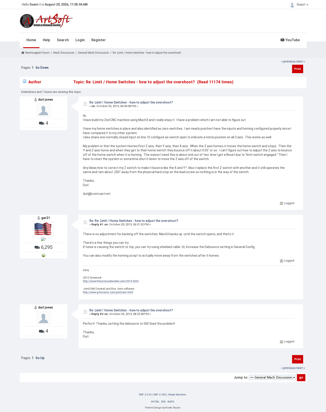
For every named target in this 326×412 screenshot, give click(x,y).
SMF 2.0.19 (145, 394)
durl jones (45, 99)
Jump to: (241, 377)
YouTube (292, 40)
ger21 (45, 218)
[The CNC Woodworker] (43, 255)
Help (46, 40)
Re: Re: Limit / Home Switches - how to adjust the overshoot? (133, 221)
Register (98, 40)
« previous (288, 61)
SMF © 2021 (160, 394)
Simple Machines (177, 394)
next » (300, 61)
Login (80, 40)
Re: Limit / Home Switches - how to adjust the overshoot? (131, 102)
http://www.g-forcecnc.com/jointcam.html (108, 292)
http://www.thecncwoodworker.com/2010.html (111, 281)
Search (63, 40)
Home (31, 40)
